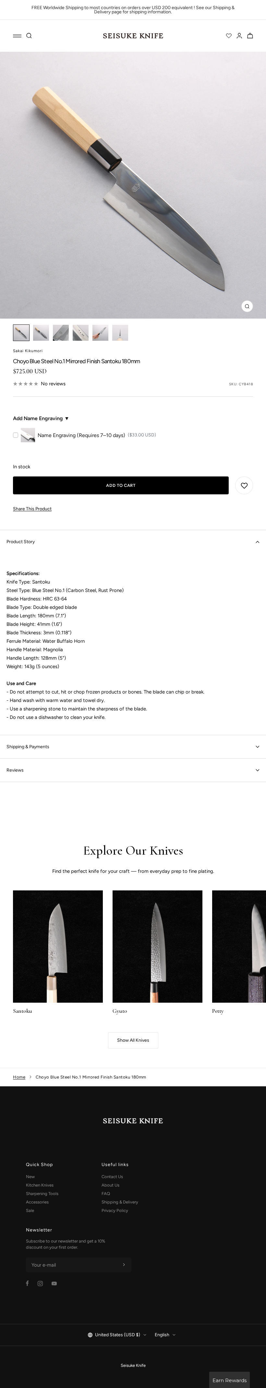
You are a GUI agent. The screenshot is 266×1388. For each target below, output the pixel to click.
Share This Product (32, 509)
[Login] (239, 36)
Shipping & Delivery (120, 1202)
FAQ (106, 1193)
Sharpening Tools (42, 1193)
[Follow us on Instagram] (40, 1283)
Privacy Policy (115, 1210)
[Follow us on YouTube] (54, 1283)
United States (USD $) (117, 1335)
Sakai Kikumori (28, 351)
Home (19, 1077)
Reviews (15, 770)
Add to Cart (120, 485)
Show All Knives (133, 1040)
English (162, 1335)
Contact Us (112, 1176)
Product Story (20, 541)
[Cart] (250, 36)
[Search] (29, 36)
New (30, 1176)
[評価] (229, 36)
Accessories (37, 1202)
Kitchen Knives (40, 1185)
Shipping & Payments (27, 746)
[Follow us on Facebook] (27, 1283)
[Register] (124, 1265)
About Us (110, 1185)
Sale (30, 1210)
